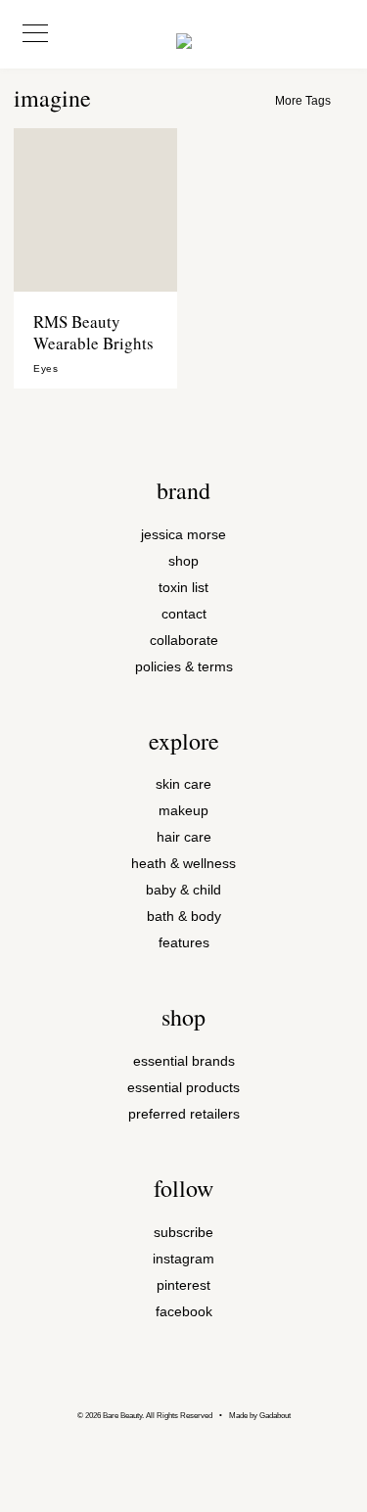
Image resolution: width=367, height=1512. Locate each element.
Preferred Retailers (184, 1114)
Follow (183, 1188)
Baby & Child (183, 890)
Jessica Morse (183, 534)
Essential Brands (184, 1061)
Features (184, 943)
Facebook (184, 1312)
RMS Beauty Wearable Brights (93, 332)
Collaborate (184, 640)
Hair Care (184, 837)
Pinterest (183, 1285)
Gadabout (275, 1415)
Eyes (45, 369)
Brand (183, 490)
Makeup (183, 810)
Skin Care (183, 784)
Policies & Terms (184, 667)
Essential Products (183, 1087)
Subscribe (183, 1232)
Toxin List (183, 587)
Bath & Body (184, 916)
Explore (184, 740)
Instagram (183, 1259)
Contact (183, 614)
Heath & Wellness (183, 863)
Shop (183, 561)
